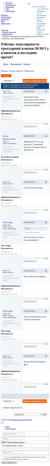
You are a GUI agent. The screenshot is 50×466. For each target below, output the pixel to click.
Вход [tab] (8, 427)
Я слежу (39, 19)
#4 (46, 222)
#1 (46, 91)
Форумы (9, 3)
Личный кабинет (41, 23)
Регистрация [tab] (11, 429)
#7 (46, 356)
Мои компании (41, 17)
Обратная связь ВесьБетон (21, 420)
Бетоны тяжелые (16, 71)
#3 (46, 182)
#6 (46, 311)
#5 (46, 271)
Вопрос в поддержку (43, 34)
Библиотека (10, 11)
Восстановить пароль (15, 442)
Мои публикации (42, 15)
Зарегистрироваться (9, 463)
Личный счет (40, 25)
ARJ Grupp (8, 222)
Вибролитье (29, 71)
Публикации (11, 5)
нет (34, 126)
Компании (10, 7)
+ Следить (6, 76)
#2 (46, 136)
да (45, 123)
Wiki (7, 9)
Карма (39, 27)
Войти (4, 442)
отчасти (27, 126)
